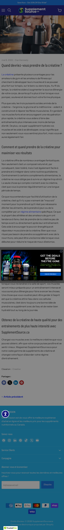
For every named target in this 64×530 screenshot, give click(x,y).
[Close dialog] (61, 251)
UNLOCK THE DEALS (50, 274)
